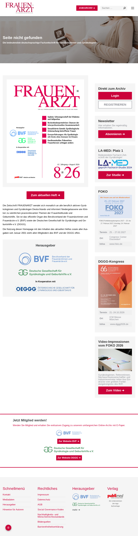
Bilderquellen (44, 522)
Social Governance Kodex (51, 509)
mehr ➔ (76, 510)
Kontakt (6, 494)
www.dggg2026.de (119, 324)
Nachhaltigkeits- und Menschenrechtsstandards (51, 515)
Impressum (43, 494)
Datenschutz (44, 499)
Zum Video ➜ (115, 390)
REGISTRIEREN (115, 104)
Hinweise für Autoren (13, 509)
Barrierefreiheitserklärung (50, 527)
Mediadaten (8, 499)
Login (115, 95)
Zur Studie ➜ (115, 175)
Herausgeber (9, 504)
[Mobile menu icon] (132, 8)
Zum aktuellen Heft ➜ (45, 195)
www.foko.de (115, 244)
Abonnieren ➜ (115, 134)
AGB (40, 504)
